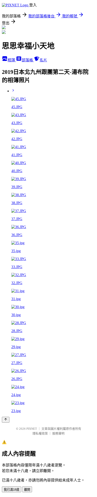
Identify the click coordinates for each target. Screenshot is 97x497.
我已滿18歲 (11, 489)
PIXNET (31, 428)
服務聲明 (58, 433)
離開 (27, 489)
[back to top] (5, 420)
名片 (43, 60)
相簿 (12, 60)
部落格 (28, 60)
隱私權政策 (40, 433)
